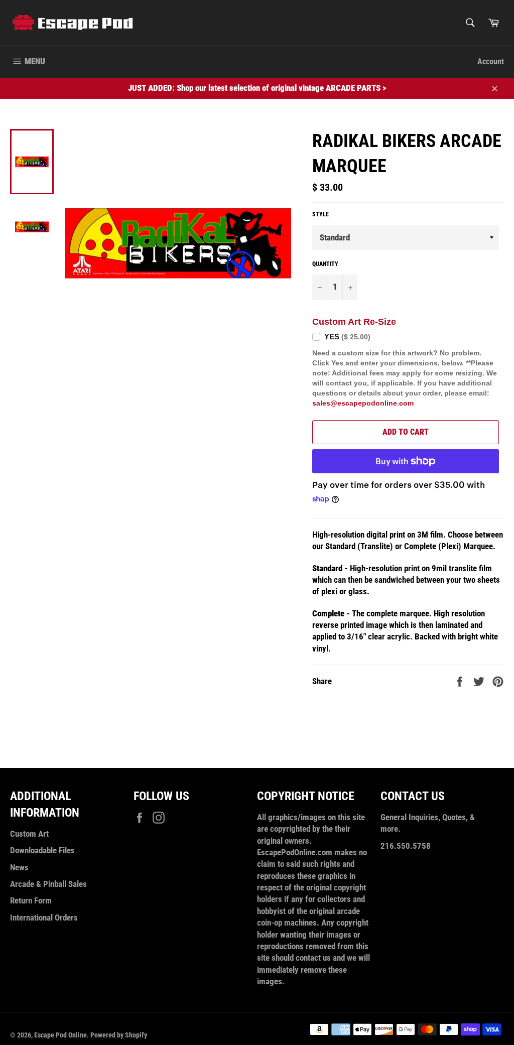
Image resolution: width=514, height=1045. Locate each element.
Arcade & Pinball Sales (48, 884)
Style (320, 214)
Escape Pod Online (60, 1035)
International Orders (44, 917)
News (19, 867)
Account (490, 61)
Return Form (31, 900)
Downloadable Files (42, 850)
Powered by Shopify (118, 1035)
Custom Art (29, 834)
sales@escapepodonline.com (363, 403)
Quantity (325, 264)
